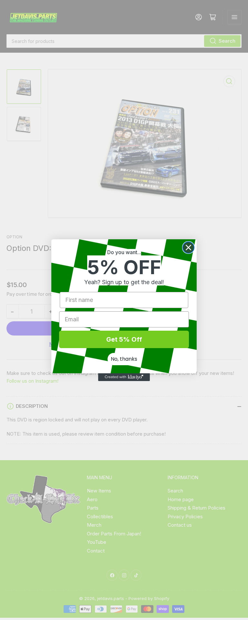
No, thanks (124, 359)
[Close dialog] (188, 247)
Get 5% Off (124, 339)
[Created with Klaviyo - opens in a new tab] (124, 377)
